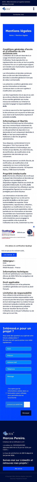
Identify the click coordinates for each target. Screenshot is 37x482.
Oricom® (25, 478)
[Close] (34, 227)
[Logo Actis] (6, 8)
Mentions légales (20, 476)
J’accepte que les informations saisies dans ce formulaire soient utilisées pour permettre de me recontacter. (18, 393)
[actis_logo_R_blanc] (8, 432)
